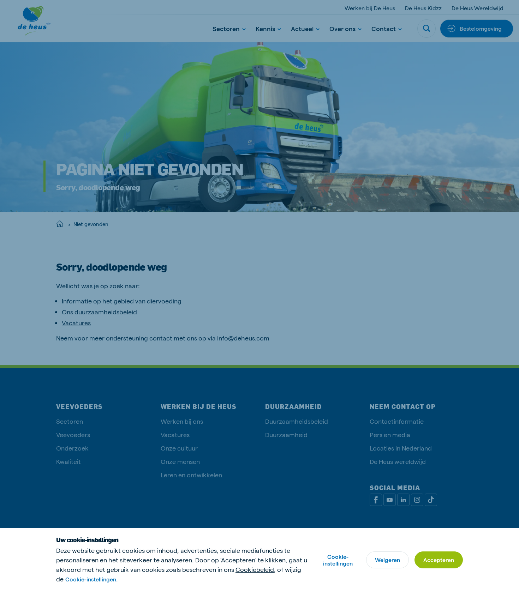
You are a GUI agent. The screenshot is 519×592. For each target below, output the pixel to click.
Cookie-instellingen (338, 560)
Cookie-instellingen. (91, 579)
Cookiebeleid (254, 569)
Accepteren (438, 559)
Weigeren (387, 559)
